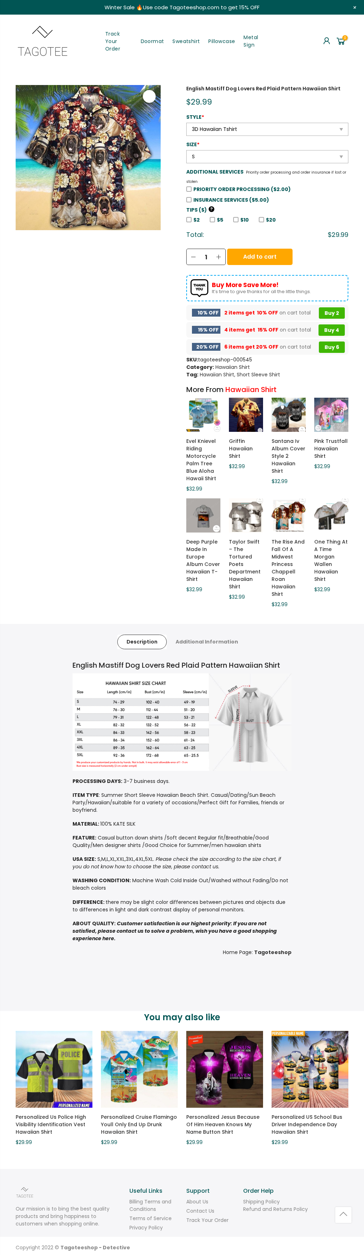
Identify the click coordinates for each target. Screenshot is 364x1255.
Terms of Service (150, 1218)
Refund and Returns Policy (275, 1209)
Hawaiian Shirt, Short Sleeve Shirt (240, 374)
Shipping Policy (261, 1201)
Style (195, 117)
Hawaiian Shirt (232, 367)
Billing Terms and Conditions (150, 1205)
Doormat (152, 41)
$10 (244, 219)
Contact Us (200, 1210)
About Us (197, 1201)
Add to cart (260, 257)
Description (142, 641)
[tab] (142, 642)
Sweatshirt (186, 41)
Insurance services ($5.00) (231, 199)
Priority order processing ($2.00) (242, 189)
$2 (196, 219)
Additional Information (207, 641)
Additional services (214, 171)
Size (192, 144)
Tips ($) (199, 209)
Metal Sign (250, 41)
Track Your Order (112, 41)
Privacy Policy (146, 1227)
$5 (220, 219)
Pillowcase (221, 41)
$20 (271, 219)
